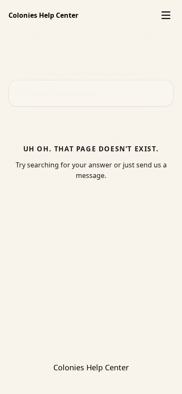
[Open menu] (166, 15)
